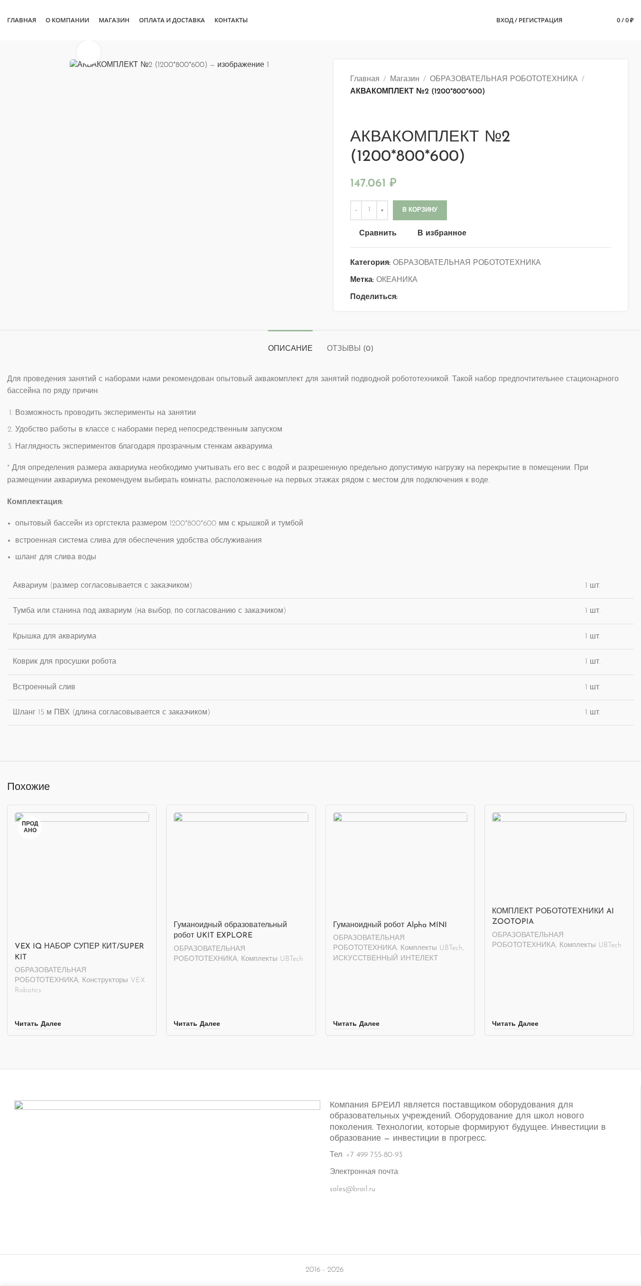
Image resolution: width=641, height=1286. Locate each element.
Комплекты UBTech (272, 959)
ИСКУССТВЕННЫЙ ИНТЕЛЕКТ (385, 958)
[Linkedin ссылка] (437, 297)
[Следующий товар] (378, 113)
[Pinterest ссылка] (426, 297)
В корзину (419, 210)
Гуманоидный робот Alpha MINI (390, 925)
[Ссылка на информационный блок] (320, 1155)
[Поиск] (575, 20)
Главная (365, 79)
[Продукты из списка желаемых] (592, 20)
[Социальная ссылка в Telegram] (449, 297)
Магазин (404, 79)
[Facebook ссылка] (403, 297)
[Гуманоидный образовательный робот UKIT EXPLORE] (241, 864)
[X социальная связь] (414, 297)
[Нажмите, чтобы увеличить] (89, 52)
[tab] (290, 344)
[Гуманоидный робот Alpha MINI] (400, 864)
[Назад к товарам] (367, 113)
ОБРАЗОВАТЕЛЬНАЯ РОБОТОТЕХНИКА (504, 79)
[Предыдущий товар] (356, 113)
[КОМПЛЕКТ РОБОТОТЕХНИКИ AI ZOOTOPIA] (559, 857)
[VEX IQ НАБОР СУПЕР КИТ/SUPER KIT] (82, 874)
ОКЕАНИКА (397, 280)
